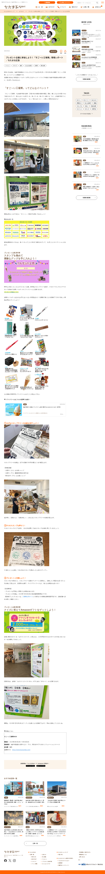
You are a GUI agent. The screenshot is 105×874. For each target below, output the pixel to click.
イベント (11, 836)
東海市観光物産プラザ (87, 41)
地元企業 (94, 106)
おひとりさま (35, 836)
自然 (14, 806)
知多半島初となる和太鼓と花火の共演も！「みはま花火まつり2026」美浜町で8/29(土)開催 (13, 831)
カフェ (51, 836)
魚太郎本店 (84, 33)
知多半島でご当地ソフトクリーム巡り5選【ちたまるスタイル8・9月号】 (42, 407)
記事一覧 (35, 843)
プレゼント (44, 859)
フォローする (41, 765)
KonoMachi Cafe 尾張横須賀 (89, 57)
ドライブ (9, 806)
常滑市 (42, 835)
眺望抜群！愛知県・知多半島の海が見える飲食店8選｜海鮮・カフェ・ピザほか (13, 802)
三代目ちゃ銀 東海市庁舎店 (89, 65)
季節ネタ (17, 836)
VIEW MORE (86, 79)
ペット (39, 836)
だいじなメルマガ (46, 863)
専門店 (29, 836)
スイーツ (55, 836)
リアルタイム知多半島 (47, 861)
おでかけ (21, 11)
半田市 (64, 835)
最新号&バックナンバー (63, 865)
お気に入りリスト (65, 2)
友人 (87, 106)
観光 (12, 806)
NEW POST (34, 859)
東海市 (63, 806)
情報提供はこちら (83, 854)
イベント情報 (34, 863)
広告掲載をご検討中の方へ (85, 852)
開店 (48, 806)
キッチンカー (7, 836)
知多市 (19, 806)
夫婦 (34, 806)
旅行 (30, 806)
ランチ (5, 806)
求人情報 (44, 856)
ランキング (33, 861)
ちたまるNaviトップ (9, 11)
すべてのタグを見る (85, 113)
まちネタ (17, 806)
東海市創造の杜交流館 (87, 49)
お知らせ (44, 854)
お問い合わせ (82, 856)
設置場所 (60, 863)
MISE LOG (33, 856)
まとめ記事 (55, 806)
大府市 (97, 189)
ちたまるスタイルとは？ (63, 860)
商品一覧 (60, 854)
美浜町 (41, 806)
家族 (36, 806)
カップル (39, 806)
